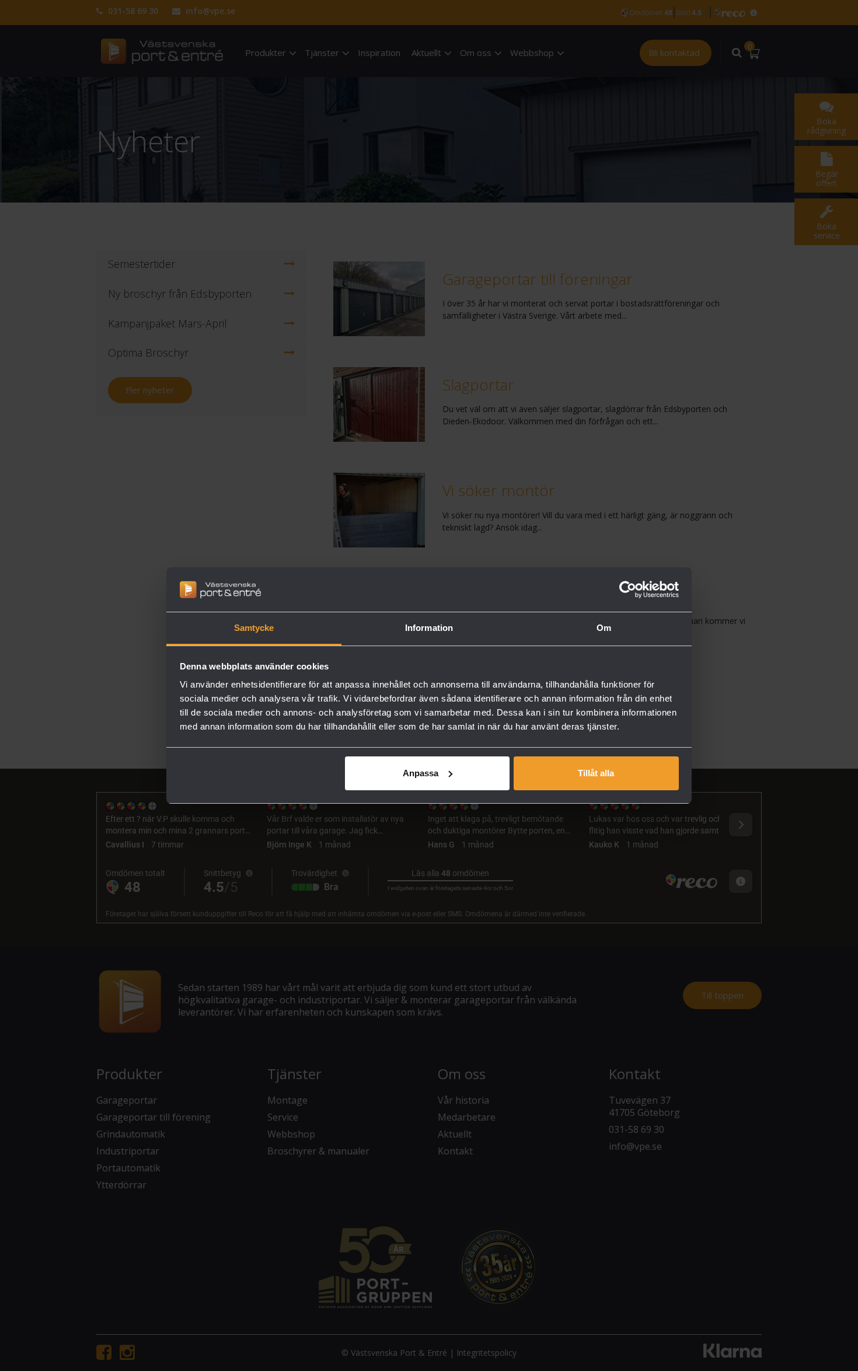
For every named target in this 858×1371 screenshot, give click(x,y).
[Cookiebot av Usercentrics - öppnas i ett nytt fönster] (628, 589)
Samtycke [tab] (254, 628)
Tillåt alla (596, 773)
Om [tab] (604, 628)
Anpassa (420, 773)
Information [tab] (429, 628)
